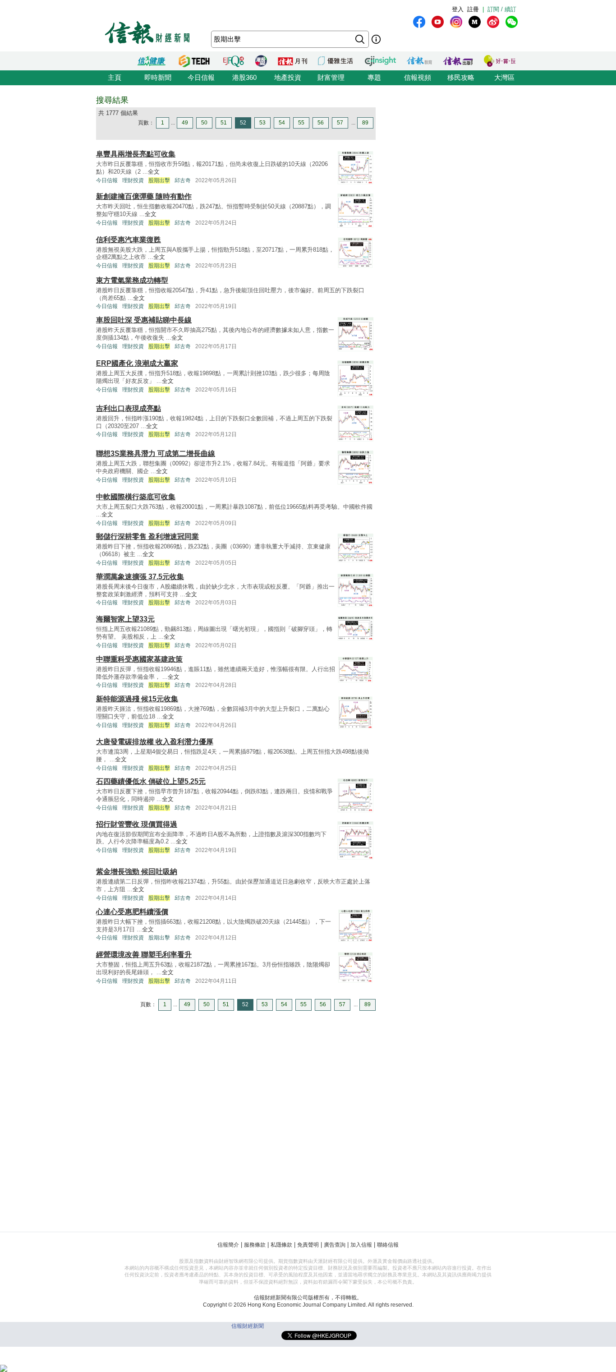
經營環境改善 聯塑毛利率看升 (144, 954)
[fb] (419, 22)
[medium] (475, 22)
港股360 (244, 77)
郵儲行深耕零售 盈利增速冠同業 (147, 536)
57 (340, 123)
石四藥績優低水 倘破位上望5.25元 (151, 781)
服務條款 (255, 1245)
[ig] (456, 22)
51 (224, 123)
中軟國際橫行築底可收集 (135, 497)
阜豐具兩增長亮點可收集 (135, 154)
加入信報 (361, 1245)
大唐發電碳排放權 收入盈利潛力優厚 (154, 742)
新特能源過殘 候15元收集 (137, 699)
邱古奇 (183, 180)
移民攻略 (460, 77)
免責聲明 (308, 1245)
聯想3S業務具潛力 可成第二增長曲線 (155, 453)
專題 (374, 77)
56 (320, 123)
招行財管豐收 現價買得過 (136, 824)
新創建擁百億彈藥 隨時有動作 (144, 196)
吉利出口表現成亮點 (128, 408)
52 (243, 123)
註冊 (473, 9)
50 (204, 123)
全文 (154, 171)
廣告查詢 (334, 1245)
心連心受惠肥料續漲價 (132, 912)
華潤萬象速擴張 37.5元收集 (140, 576)
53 (262, 123)
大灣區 (504, 77)
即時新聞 (157, 77)
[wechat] (512, 22)
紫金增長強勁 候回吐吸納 (136, 871)
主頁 (114, 77)
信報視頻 (417, 77)
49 (185, 123)
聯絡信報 (388, 1245)
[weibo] (493, 22)
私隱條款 (281, 1245)
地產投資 (287, 77)
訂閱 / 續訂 (501, 9)
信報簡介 (228, 1245)
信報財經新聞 (247, 1326)
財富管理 (331, 77)
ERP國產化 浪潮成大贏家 (137, 363)
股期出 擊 (159, 938)
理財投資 (133, 180)
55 (301, 123)
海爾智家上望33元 (125, 619)
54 (282, 123)
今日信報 (201, 77)
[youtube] (438, 22)
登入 (458, 9)
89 (365, 123)
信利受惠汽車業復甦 (128, 240)
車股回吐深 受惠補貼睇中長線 (144, 320)
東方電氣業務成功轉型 (132, 280)
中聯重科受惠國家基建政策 (139, 659)
